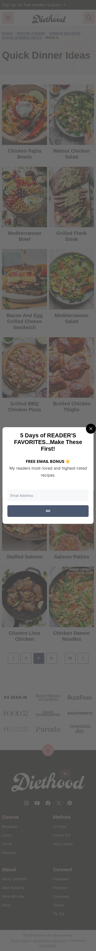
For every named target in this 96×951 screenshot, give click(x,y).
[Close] (91, 429)
